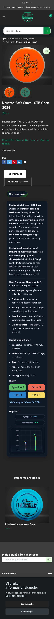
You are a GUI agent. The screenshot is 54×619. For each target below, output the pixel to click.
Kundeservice (9, 573)
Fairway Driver (27, 38)
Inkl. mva (26, 2)
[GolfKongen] (27, 17)
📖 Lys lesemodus (17, 194)
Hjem (4, 38)
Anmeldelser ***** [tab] (18, 182)
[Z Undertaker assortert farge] (27, 505)
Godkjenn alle (27, 604)
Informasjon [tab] (15, 174)
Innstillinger (27, 611)
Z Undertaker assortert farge (20, 524)
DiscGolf (14, 38)
